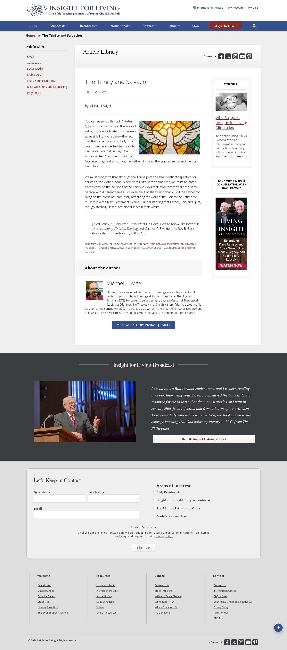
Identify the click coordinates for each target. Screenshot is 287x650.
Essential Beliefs (46, 596)
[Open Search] (255, 25)
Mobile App (34, 74)
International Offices (225, 590)
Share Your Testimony (41, 80)
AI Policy (218, 618)
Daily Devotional (105, 601)
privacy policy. (163, 536)
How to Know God (48, 607)
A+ (104, 91)
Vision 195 (43, 601)
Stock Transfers (163, 590)
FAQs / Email (220, 596)
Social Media (35, 68)
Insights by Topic (105, 585)
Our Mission (44, 585)
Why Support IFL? (164, 601)
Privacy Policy (221, 607)
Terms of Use (221, 612)
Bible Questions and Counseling (47, 87)
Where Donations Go (166, 607)
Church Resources (106, 612)
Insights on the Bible (107, 590)
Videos (100, 607)
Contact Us (34, 62)
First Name (42, 492)
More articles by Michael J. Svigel (143, 325)
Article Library (104, 596)
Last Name (96, 492)
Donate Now (162, 585)
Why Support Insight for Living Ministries (231, 122)
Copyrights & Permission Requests (233, 601)
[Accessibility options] (278, 627)
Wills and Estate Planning (168, 596)
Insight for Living (73, 10)
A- (88, 91)
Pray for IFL (34, 93)
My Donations (162, 612)
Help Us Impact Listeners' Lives (204, 439)
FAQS (30, 56)
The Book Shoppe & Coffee (53, 612)
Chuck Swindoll (46, 590)
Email (38, 508)
